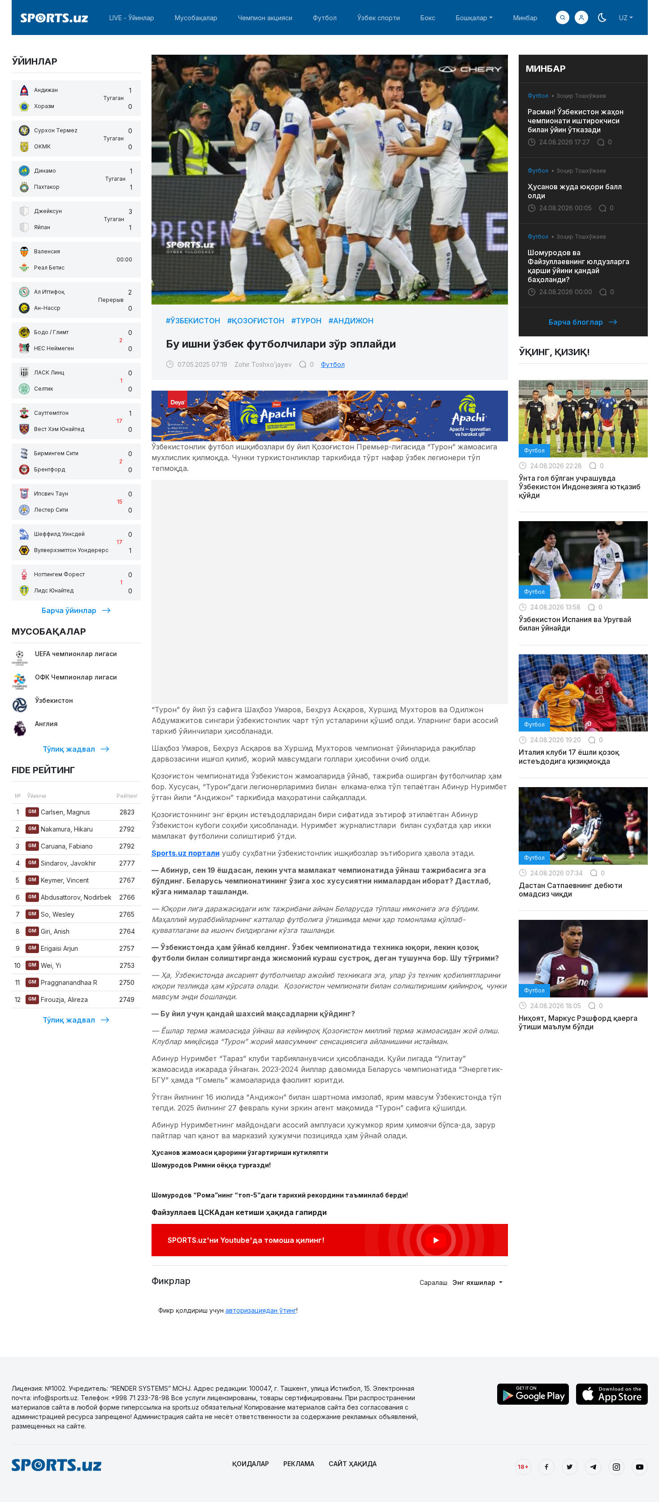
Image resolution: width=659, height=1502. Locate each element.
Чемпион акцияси (265, 18)
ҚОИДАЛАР (250, 1463)
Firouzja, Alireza (58, 999)
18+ (523, 1466)
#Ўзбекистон (193, 320)
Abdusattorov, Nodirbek (70, 897)
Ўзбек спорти (378, 18)
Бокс (428, 18)
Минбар (525, 18)
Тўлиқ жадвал (69, 748)
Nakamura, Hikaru (60, 829)
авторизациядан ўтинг (260, 1310)
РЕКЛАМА (298, 1463)
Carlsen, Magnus (59, 812)
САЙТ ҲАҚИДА (353, 1463)
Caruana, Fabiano (60, 846)
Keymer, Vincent (58, 880)
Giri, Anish (48, 931)
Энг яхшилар (474, 1282)
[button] (581, 17)
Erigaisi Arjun (53, 948)
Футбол (325, 18)
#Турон (306, 320)
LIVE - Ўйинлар (131, 18)
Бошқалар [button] (471, 18)
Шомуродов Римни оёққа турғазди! (211, 1165)
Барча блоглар (576, 322)
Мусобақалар (196, 18)
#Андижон (351, 320)
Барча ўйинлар (69, 610)
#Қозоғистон (255, 320)
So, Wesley (51, 914)
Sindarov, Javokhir (62, 863)
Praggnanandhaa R (62, 982)
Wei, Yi (44, 965)
